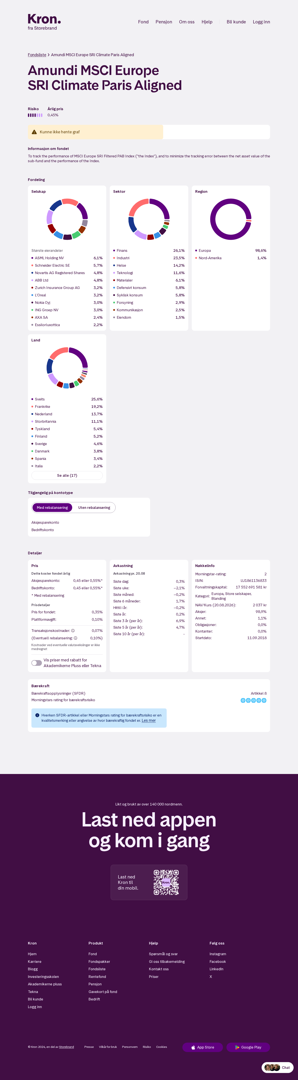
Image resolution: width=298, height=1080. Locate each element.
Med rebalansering (52, 507)
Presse (89, 1047)
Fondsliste (37, 54)
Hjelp (207, 22)
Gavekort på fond (103, 991)
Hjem (32, 953)
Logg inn (261, 22)
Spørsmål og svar (163, 953)
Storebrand (66, 1047)
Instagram (218, 953)
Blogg (33, 969)
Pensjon (164, 22)
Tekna (33, 991)
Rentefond (97, 976)
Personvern (130, 1047)
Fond (143, 22)
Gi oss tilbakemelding (167, 961)
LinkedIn (216, 969)
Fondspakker (99, 961)
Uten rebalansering (94, 507)
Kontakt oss (159, 969)
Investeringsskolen (43, 976)
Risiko (147, 1047)
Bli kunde (236, 22)
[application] (67, 219)
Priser (154, 976)
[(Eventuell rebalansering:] (75, 638)
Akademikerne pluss (45, 984)
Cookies (161, 1047)
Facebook (218, 961)
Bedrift (94, 999)
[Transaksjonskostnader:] (73, 631)
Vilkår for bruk (108, 1047)
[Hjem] (44, 22)
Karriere (34, 961)
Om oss (187, 22)
